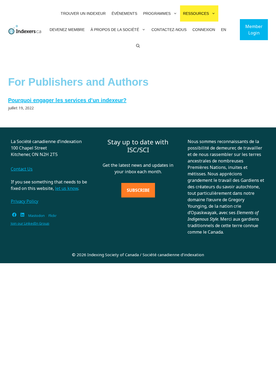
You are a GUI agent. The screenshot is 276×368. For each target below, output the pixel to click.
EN (223, 29)
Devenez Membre (67, 29)
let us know (66, 188)
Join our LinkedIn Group (30, 223)
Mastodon (36, 215)
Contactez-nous (169, 29)
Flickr (53, 215)
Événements (124, 13)
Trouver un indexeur (83, 13)
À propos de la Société (115, 29)
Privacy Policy (24, 201)
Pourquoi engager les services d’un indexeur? (67, 100)
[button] (175, 13)
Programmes (157, 13)
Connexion (203, 29)
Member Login (254, 29)
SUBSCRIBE (138, 190)
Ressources (196, 13)
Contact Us (22, 169)
